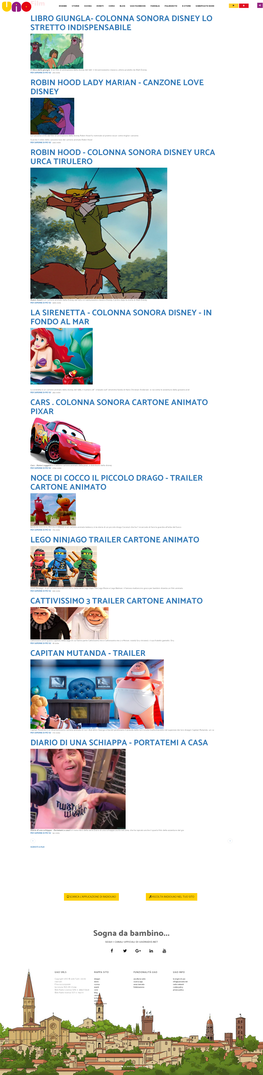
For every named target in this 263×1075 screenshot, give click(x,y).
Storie (75, 6)
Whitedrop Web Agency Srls (141, 1066)
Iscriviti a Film (37, 847)
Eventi (100, 6)
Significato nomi (205, 6)
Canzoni (97, 995)
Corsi (112, 6)
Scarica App (138, 981)
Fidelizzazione (139, 987)
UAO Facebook (138, 6)
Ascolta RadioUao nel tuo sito (172, 897)
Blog (122, 6)
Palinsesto (171, 6)
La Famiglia (98, 998)
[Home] (17, 6)
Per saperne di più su (40, 72)
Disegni (63, 6)
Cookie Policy (178, 987)
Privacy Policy (178, 990)
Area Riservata (139, 984)
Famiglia (155, 6)
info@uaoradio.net (180, 981)
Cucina (88, 6)
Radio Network (178, 984)
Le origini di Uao (179, 979)
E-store (186, 6)
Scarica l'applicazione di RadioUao (92, 897)
